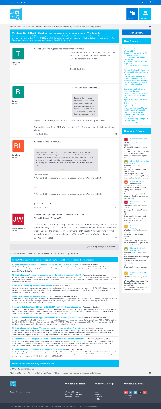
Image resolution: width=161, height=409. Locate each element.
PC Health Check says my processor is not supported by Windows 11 (38, 349)
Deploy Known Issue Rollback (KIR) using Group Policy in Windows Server (136, 95)
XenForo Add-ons (58, 406)
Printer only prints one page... (138, 202)
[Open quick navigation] (150, 26)
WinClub (127, 143)
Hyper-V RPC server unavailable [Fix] (135, 100)
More (136, 123)
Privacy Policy (129, 398)
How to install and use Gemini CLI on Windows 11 (136, 67)
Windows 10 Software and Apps (33, 40)
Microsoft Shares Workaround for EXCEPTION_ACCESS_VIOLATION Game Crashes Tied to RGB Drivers (136, 83)
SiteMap (98, 399)
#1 (115, 69)
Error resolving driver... (138, 181)
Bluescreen (98, 396)
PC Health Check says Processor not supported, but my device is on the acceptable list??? (46, 264)
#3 (116, 207)
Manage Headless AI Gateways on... (137, 249)
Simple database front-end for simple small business (135, 90)
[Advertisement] (51, 65)
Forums (130, 18)
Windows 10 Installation (74, 394)
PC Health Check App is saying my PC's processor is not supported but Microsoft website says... (48, 328)
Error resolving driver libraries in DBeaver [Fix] (135, 58)
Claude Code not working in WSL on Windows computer (136, 54)
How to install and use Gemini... (138, 227)
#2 (116, 134)
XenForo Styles (72, 406)
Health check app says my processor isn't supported (32, 285)
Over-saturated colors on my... (139, 273)
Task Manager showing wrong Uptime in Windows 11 (135, 105)
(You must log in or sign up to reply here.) (102, 246)
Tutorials (98, 394)
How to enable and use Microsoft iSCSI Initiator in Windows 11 (136, 109)
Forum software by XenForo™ (30, 406)
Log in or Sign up (17, 2)
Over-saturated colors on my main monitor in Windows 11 (134, 77)
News (97, 392)
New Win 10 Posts (134, 130)
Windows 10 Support (72, 392)
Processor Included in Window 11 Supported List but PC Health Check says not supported (46, 307)
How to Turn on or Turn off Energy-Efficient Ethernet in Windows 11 (134, 114)
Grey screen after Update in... (139, 140)
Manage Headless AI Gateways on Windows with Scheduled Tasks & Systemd (136, 72)
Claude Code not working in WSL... (139, 162)
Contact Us (128, 395)
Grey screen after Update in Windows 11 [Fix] (134, 50)
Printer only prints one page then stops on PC (136, 62)
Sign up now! (136, 32)
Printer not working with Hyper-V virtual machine (136, 119)
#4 (116, 238)
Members (144, 18)
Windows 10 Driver (72, 396)
